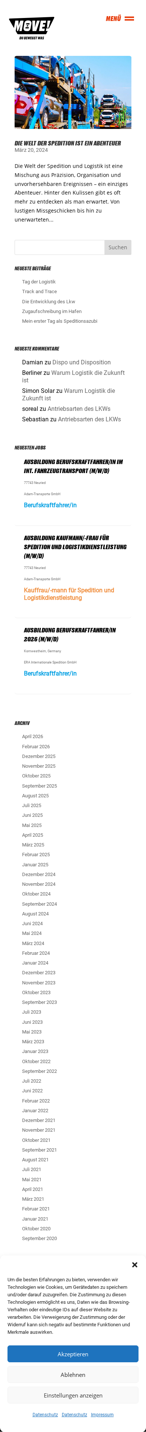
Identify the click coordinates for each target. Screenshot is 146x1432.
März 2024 (33, 943)
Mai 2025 (32, 825)
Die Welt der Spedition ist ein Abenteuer (68, 143)
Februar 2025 (36, 854)
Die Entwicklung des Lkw (48, 301)
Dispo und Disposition (81, 362)
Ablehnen (73, 1374)
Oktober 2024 (36, 894)
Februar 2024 (36, 953)
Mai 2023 (32, 1032)
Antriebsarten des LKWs (79, 408)
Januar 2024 (35, 963)
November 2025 (38, 766)
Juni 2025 (32, 815)
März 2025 (33, 845)
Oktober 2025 (36, 776)
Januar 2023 (35, 1051)
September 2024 (39, 904)
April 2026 (32, 736)
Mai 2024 (32, 933)
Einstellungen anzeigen (73, 1395)
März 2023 (33, 1041)
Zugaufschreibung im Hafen (52, 311)
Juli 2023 (31, 1012)
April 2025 (32, 835)
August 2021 (35, 1159)
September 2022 (39, 1071)
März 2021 (33, 1199)
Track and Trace (39, 291)
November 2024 (38, 884)
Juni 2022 (32, 1090)
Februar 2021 (36, 1209)
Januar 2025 (35, 864)
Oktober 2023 (36, 992)
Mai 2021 (32, 1179)
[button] (135, 1265)
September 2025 (39, 786)
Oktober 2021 (36, 1140)
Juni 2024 (32, 923)
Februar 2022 (36, 1101)
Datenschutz (45, 1414)
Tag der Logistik (39, 282)
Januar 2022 (35, 1110)
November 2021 (38, 1130)
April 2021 (32, 1189)
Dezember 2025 (38, 756)
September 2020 (39, 1238)
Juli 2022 (31, 1081)
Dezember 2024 (38, 874)
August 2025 (35, 795)
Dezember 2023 (38, 972)
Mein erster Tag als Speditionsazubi (59, 321)
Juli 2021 (31, 1169)
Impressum (102, 1414)
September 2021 (39, 1150)
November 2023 (38, 983)
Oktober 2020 (36, 1228)
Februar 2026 (36, 746)
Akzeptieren (73, 1354)
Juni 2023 (32, 1022)
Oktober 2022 (36, 1061)
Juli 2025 (31, 805)
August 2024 (35, 914)
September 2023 (39, 1002)
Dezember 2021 (38, 1120)
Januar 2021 (35, 1219)
